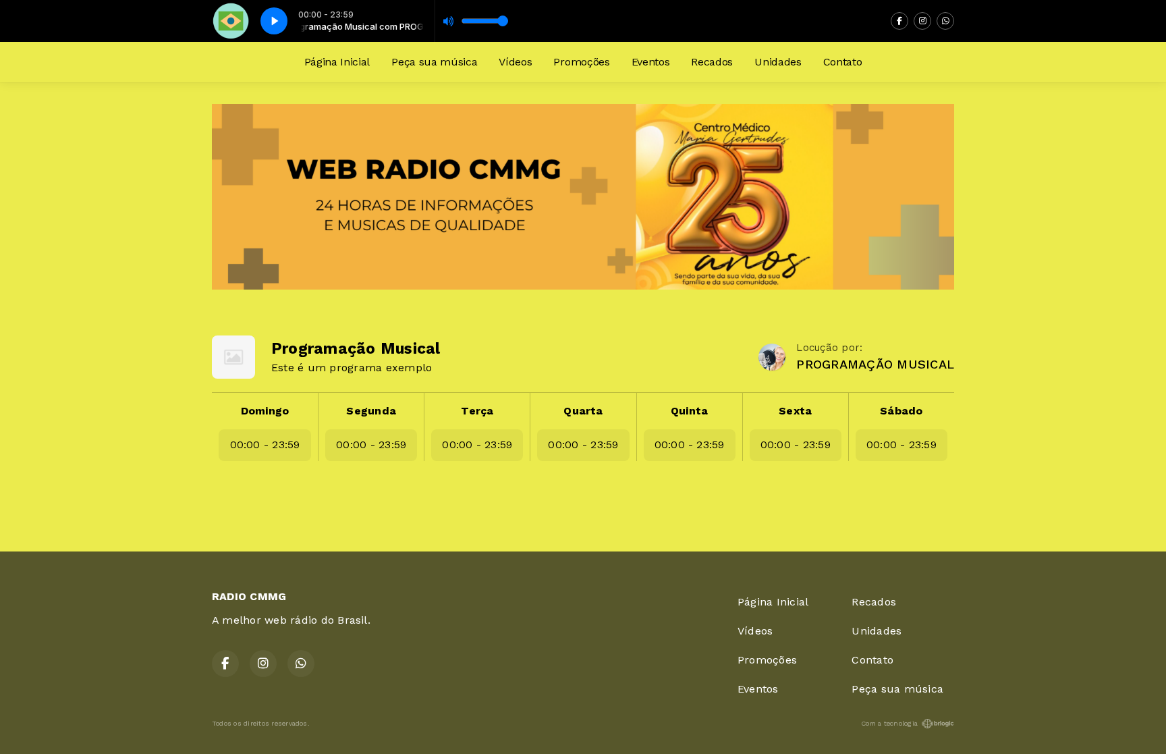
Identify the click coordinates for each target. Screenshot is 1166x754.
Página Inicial (337, 61)
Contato (842, 61)
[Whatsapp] (945, 21)
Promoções (581, 61)
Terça (477, 410)
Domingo (265, 410)
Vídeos (515, 61)
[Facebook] (899, 21)
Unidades (777, 61)
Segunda (371, 410)
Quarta (583, 410)
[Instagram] (922, 21)
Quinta (689, 410)
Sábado (901, 410)
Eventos (651, 61)
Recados (712, 61)
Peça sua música (434, 61)
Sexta (795, 410)
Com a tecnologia (889, 723)
